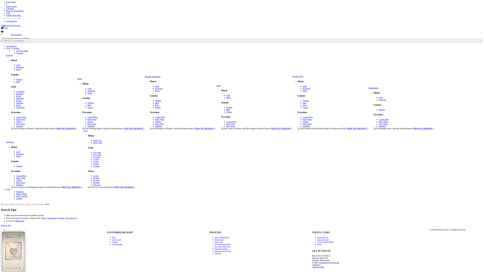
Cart (5, 27)
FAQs (114, 237)
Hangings (20, 98)
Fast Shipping (11, 21)
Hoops (18, 101)
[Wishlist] (2, 32)
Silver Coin (97, 143)
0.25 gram (97, 155)
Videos (319, 244)
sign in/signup (16, 35)
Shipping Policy (219, 240)
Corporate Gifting (117, 244)
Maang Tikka (21, 194)
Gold (18, 65)
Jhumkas (19, 103)
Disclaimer (218, 253)
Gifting (19, 122)
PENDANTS (298, 77)
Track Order (11, 2)
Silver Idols (69, 218)
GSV (8, 13)
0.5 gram (96, 157)
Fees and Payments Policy (222, 246)
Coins (85, 131)
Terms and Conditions (221, 249)
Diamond (20, 67)
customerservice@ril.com (329, 263)
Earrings (9, 55)
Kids (18, 82)
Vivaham (19, 53)
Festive (90, 122)
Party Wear (20, 124)
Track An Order (116, 240)
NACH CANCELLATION (325, 242)
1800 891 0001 (318, 267)
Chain (218, 86)
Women (19, 79)
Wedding (19, 126)
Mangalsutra (373, 88)
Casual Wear (21, 117)
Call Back (10, 9)
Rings (79, 79)
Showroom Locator (323, 240)
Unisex (90, 107)
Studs (18, 105)
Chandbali (20, 92)
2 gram (96, 162)
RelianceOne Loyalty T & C (223, 251)
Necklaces (10, 142)
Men (89, 105)
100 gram (97, 185)
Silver (18, 70)
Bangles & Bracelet (152, 77)
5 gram (96, 164)
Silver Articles (21, 196)
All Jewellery (11, 46)
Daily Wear (20, 119)
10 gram (96, 166)
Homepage (19, 221)
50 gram (96, 183)
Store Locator (11, 6)
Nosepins (20, 192)
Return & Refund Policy (222, 237)
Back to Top (6, 225)
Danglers (19, 94)
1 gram (96, 159)
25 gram (96, 180)
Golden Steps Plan (13, 15)
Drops (18, 96)
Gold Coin (97, 140)
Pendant (61, 218)
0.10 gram (97, 152)
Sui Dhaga (20, 107)
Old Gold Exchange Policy (223, 244)
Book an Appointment (15, 11)
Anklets (19, 198)
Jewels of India (22, 51)
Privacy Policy (219, 242)
